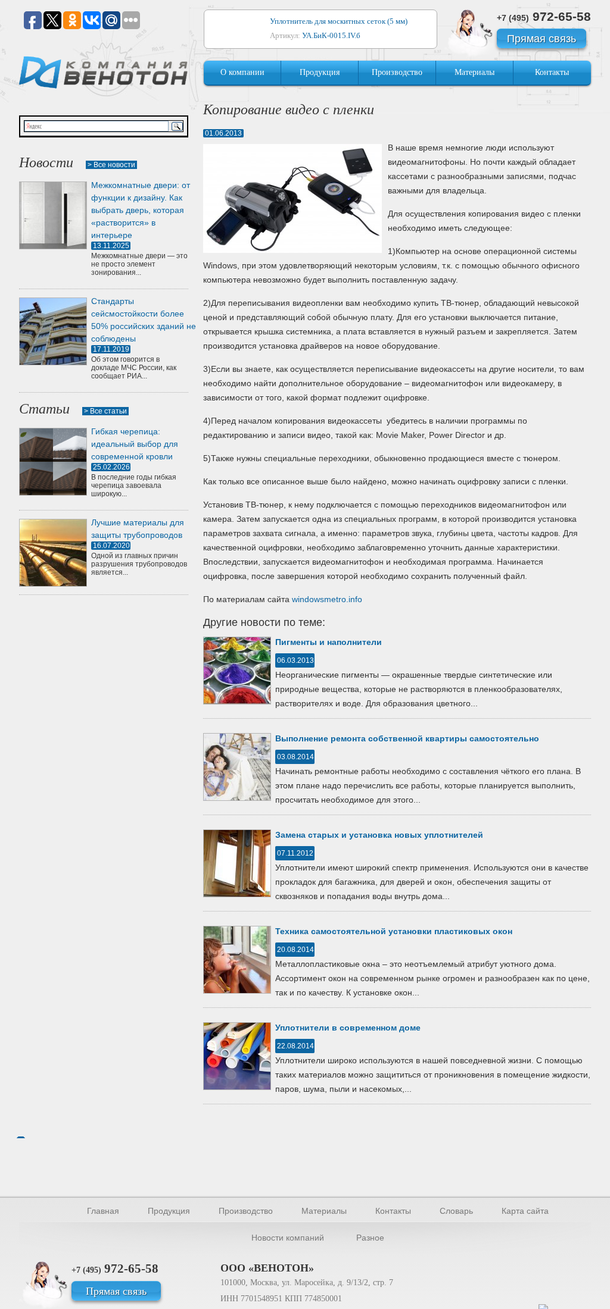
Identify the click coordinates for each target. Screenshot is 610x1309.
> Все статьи (105, 411)
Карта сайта (525, 1211)
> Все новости (111, 165)
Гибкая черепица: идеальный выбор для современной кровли (134, 444)
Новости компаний (287, 1237)
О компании (242, 72)
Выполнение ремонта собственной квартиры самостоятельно (407, 738)
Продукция (320, 72)
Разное (370, 1237)
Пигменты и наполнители (328, 642)
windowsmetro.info (327, 599)
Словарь (456, 1211)
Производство (397, 72)
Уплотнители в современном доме (348, 1027)
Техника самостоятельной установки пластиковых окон (393, 931)
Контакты (552, 72)
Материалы (474, 72)
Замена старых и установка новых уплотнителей (379, 835)
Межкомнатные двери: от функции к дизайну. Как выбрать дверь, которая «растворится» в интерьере (140, 210)
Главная (103, 1211)
